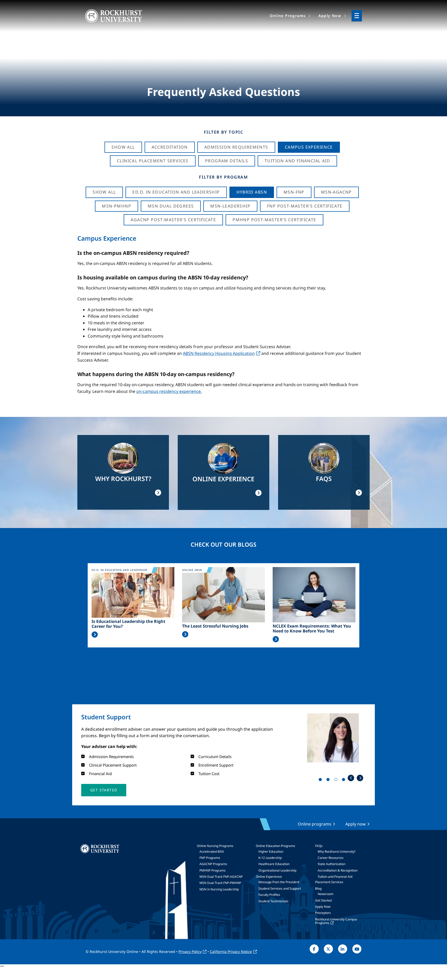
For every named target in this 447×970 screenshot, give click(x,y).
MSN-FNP (294, 192)
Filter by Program (223, 177)
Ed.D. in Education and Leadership (176, 192)
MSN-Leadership (230, 206)
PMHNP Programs (212, 870)
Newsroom (325, 894)
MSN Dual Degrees (171, 206)
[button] (103, 790)
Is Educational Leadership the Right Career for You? (128, 624)
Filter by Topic (223, 132)
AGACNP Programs (213, 864)
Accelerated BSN (211, 851)
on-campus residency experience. (169, 391)
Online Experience (269, 876)
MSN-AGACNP (336, 192)
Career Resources (331, 858)
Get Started (323, 900)
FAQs (319, 846)
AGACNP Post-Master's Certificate (173, 220)
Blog (318, 888)
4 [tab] (344, 780)
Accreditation (170, 147)
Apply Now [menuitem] (329, 15)
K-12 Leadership (270, 858)
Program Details (226, 161)
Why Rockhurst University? (336, 851)
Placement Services (329, 882)
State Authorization (331, 864)
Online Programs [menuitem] (288, 15)
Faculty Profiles (269, 894)
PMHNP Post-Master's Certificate (274, 220)
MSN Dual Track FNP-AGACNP (221, 876)
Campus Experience (309, 147)
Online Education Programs (275, 846)
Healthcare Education (273, 864)
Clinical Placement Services (153, 161)
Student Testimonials (273, 901)
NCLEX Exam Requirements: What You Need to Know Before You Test (312, 628)
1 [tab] (321, 780)
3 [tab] (336, 780)
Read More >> (95, 634)
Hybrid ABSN (251, 192)
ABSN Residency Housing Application (219, 353)
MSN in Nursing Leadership (219, 889)
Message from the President (278, 882)
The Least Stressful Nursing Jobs (215, 626)
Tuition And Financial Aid (297, 161)
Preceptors (323, 913)
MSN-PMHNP (116, 206)
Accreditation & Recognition (337, 870)
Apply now (355, 824)
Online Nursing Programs (215, 846)
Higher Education (270, 851)
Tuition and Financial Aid (335, 876)
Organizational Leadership (277, 870)
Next (360, 778)
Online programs (314, 824)
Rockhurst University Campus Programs (336, 921)
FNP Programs (209, 858)
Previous (351, 778)
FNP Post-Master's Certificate (304, 206)
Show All (123, 147)
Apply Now (322, 906)
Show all (104, 192)
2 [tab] (329, 780)
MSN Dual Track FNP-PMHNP (220, 883)
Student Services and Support (279, 888)
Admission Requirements (236, 147)
